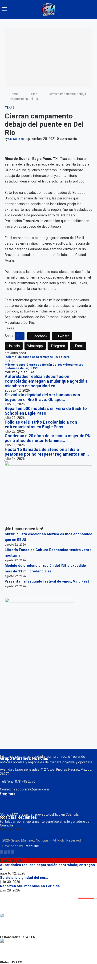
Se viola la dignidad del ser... (24, 877)
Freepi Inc (31, 846)
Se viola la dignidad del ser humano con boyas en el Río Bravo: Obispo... (42, 397)
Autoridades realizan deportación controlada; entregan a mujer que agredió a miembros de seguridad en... (46, 381)
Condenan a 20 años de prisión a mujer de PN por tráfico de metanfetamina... (48, 438)
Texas (33, 94)
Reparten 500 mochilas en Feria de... (31, 886)
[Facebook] (1, 852)
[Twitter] (5, 852)
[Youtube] (12, 852)
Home (13, 94)
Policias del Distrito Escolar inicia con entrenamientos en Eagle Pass (41, 424)
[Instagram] (9, 852)
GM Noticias (16, 139)
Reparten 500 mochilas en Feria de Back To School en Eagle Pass (46, 411)
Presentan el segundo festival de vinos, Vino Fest (47, 581)
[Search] (92, 9)
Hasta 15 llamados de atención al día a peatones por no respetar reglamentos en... (47, 452)
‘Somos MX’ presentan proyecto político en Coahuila (39, 814)
